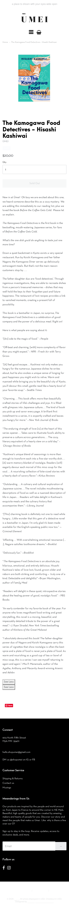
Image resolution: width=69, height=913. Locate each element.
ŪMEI (6, 141)
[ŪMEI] (34, 23)
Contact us (8, 783)
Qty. (5, 162)
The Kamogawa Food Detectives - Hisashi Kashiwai (34, 42)
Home (5, 42)
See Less (9, 681)
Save (10, 705)
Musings (7, 787)
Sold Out (34, 183)
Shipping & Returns (13, 778)
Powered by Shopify (44, 901)
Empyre (30, 901)
